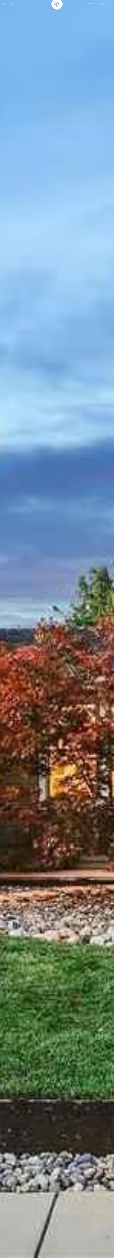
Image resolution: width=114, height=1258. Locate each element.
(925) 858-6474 (105, 4)
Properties (15, 4)
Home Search (26, 4)
